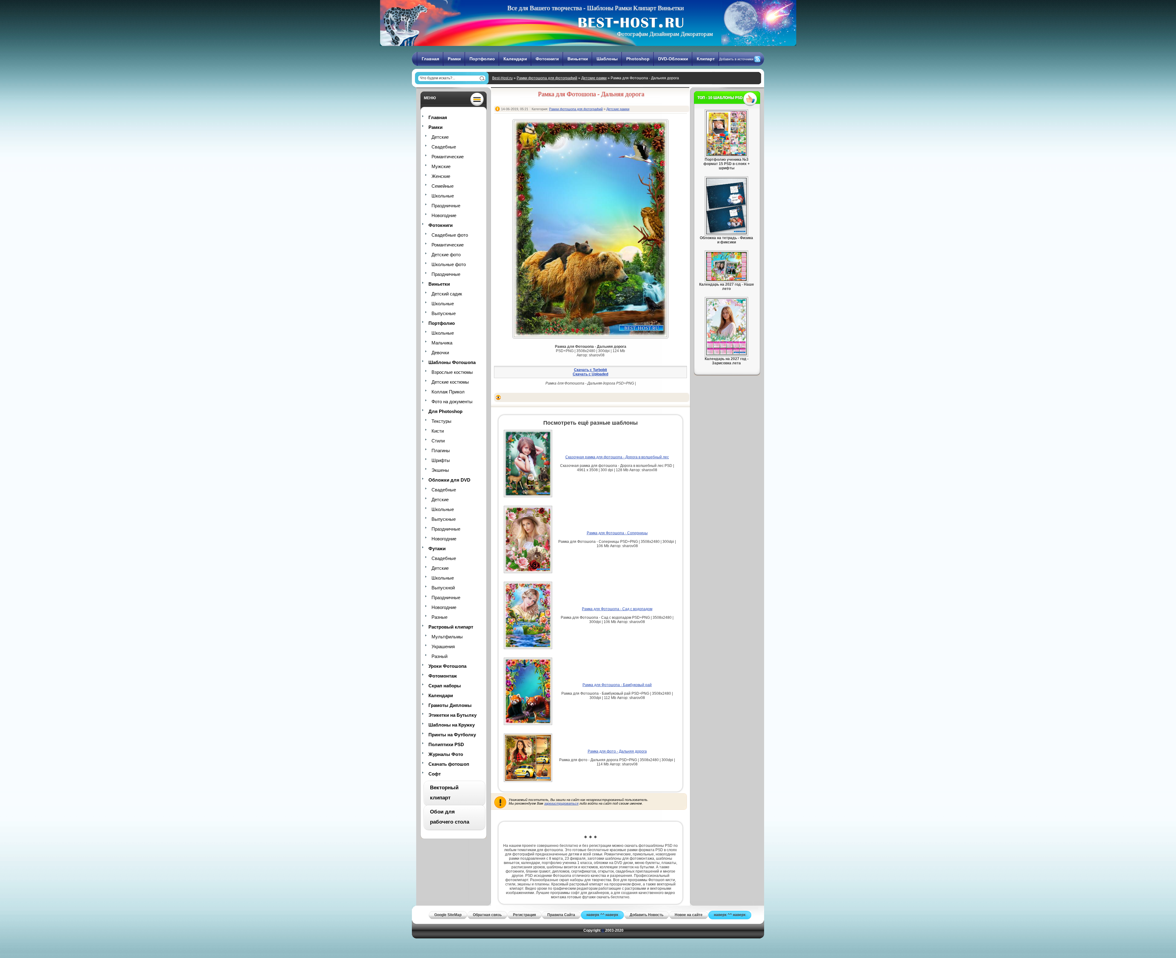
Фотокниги (547, 58)
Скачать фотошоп (448, 764)
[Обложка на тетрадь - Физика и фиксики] (726, 233)
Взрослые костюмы (452, 372)
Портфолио (482, 58)
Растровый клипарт (450, 626)
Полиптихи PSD (446, 744)
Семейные (443, 186)
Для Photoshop (445, 411)
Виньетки (577, 58)
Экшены (440, 470)
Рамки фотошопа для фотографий (547, 78)
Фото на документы (452, 401)
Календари (515, 58)
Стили (438, 440)
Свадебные (444, 146)
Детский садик (447, 293)
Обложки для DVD (449, 480)
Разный (439, 656)
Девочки (440, 352)
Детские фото (446, 254)
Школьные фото (449, 264)
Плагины (441, 450)
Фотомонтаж (442, 675)
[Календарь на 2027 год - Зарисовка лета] (726, 354)
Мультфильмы (447, 636)
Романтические (448, 156)
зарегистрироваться (561, 803)
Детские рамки (594, 78)
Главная (430, 58)
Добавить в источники (736, 59)
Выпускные (444, 313)
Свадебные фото (450, 235)
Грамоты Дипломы (450, 705)
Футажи (437, 548)
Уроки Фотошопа (447, 666)
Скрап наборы (444, 685)
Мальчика (442, 342)
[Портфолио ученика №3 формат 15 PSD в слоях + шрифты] (726, 154)
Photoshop (638, 58)
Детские (440, 137)
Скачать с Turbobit (590, 370)
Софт (434, 773)
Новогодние (444, 215)
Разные (439, 617)
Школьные (443, 195)
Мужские (441, 166)
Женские (441, 176)
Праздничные (446, 205)
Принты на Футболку (452, 734)
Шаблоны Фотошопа (452, 362)
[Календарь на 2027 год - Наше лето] (726, 279)
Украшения (443, 646)
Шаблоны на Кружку (451, 724)
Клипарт (706, 58)
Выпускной (443, 587)
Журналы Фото (445, 754)
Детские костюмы (450, 382)
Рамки (454, 58)
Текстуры (441, 421)
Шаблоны (607, 58)
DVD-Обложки (673, 58)
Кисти (438, 431)
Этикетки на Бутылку (452, 715)
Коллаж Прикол (448, 391)
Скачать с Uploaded (590, 374)
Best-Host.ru (502, 78)
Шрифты (441, 460)
